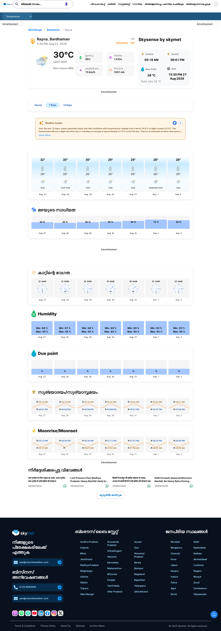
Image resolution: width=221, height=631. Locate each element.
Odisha (84, 576)
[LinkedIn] (41, 613)
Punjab (111, 580)
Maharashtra (114, 568)
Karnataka (112, 562)
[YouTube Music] (34, 613)
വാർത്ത (111, 4)
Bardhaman (53, 29)
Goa (136, 547)
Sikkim (84, 582)
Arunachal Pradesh (113, 543)
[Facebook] (47, 613)
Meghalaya (86, 570)
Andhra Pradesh (89, 541)
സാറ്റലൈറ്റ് (124, 4)
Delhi (196, 541)
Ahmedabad (200, 559)
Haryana (111, 556)
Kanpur (175, 570)
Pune (173, 559)
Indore (174, 576)
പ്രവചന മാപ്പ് (97, 4)
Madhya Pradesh (89, 565)
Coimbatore (200, 588)
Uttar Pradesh (114, 591)
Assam (138, 541)
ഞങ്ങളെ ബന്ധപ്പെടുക (198, 4)
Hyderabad (199, 547)
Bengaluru (176, 547)
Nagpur (197, 570)
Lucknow (198, 565)
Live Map (137, 4)
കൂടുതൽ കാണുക (110, 495)
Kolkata (197, 553)
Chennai (175, 553)
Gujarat (84, 547)
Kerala (137, 562)
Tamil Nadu (113, 585)
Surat (196, 582)
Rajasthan (139, 580)
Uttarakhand (141, 591)
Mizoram (112, 574)
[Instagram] (54, 613)
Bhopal (197, 576)
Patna (174, 582)
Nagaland (139, 574)
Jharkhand (86, 559)
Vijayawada (199, 594)
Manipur (139, 568)
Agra (173, 588)
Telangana (140, 585)
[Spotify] (21, 613)
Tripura (84, 588)
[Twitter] (60, 613)
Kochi (174, 594)
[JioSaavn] (28, 613)
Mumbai (175, 541)
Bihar (83, 553)
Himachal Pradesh (139, 555)
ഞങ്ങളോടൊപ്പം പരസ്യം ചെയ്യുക (164, 4)
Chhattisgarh (114, 550)
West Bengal (35, 29)
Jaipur (174, 565)
